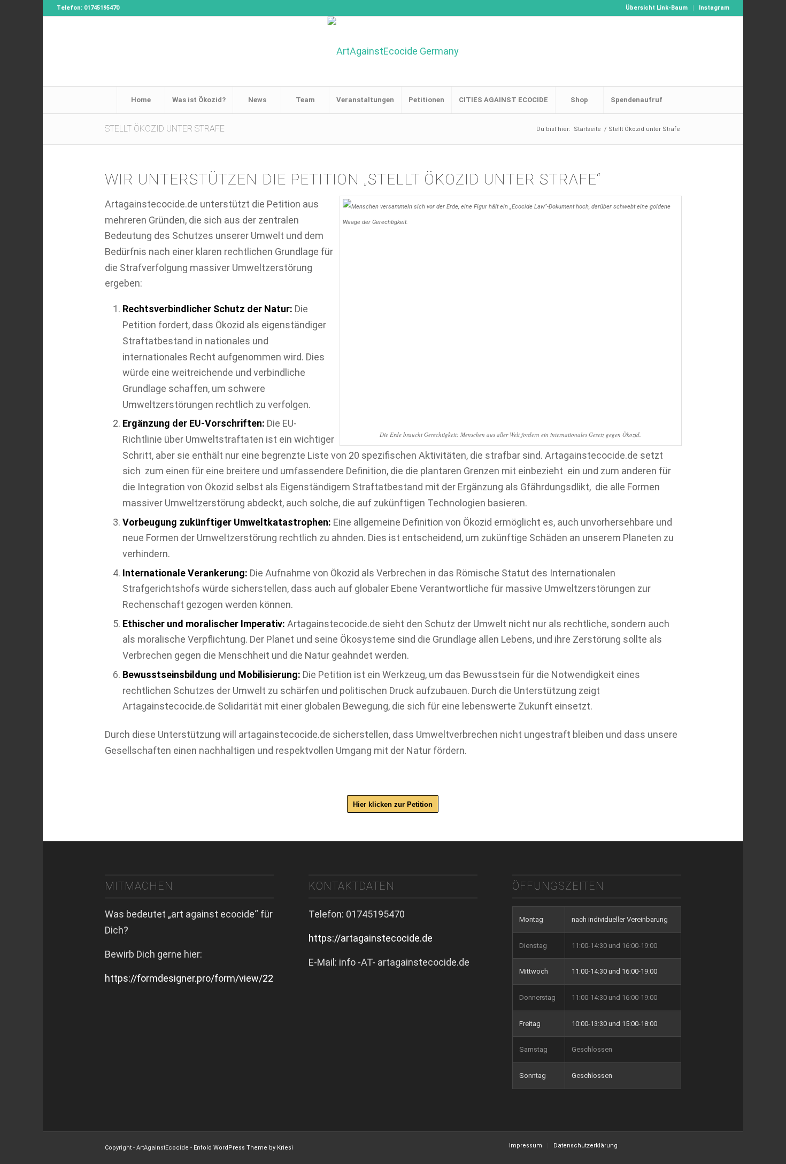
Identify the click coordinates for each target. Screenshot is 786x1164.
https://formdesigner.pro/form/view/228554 (200, 978)
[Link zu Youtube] (705, 51)
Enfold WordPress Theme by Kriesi (243, 1147)
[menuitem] (656, 8)
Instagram (714, 7)
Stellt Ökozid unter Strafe (165, 129)
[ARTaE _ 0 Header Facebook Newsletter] (393, 51)
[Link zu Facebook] (689, 51)
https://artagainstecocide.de (371, 938)
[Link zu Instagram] (721, 51)
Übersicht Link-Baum (657, 7)
